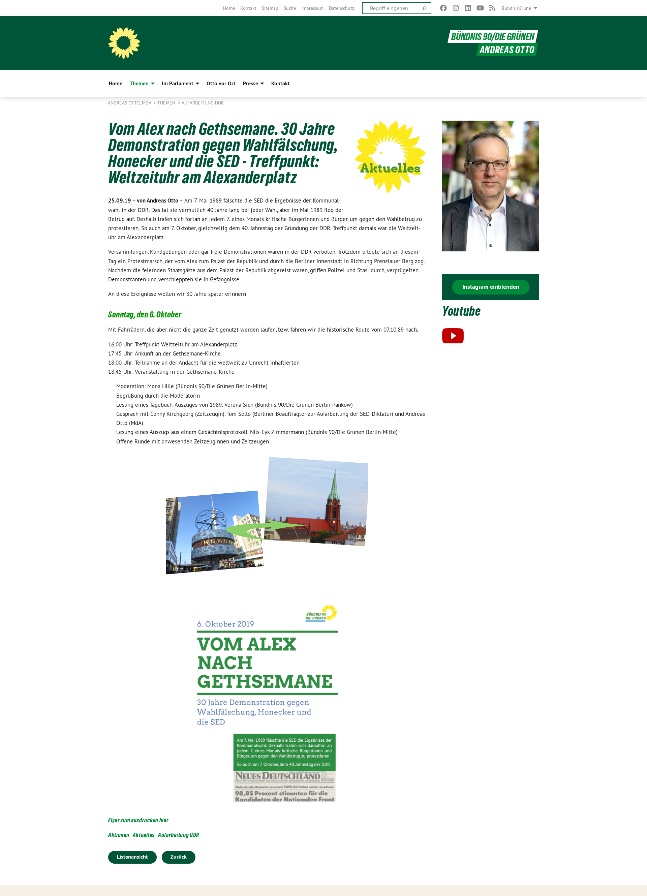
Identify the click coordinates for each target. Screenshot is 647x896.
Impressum (312, 8)
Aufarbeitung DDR (203, 103)
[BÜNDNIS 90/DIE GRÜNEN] (124, 43)
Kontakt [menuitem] (280, 83)
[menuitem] (229, 8)
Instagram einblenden (490, 286)
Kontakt (248, 8)
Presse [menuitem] (250, 83)
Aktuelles (144, 834)
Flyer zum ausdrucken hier (138, 820)
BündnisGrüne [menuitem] (516, 8)
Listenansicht (132, 856)
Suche (290, 8)
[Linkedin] (468, 8)
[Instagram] (456, 8)
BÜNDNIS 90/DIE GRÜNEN (492, 36)
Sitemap (270, 8)
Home (229, 8)
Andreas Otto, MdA (130, 103)
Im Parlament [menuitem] (177, 83)
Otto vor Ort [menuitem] (221, 83)
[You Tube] (480, 8)
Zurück (179, 856)
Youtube (461, 311)
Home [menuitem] (115, 83)
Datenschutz (341, 8)
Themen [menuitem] (139, 83)
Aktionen (118, 834)
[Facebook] (443, 8)
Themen (167, 103)
